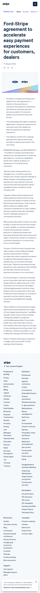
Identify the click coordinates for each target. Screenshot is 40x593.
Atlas (6, 381)
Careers (25, 524)
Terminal (7, 463)
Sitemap (7, 554)
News (19, 12)
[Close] (35, 582)
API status (26, 500)
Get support (8, 569)
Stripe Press (26, 530)
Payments (7, 441)
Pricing (6, 378)
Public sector (27, 456)
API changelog (27, 503)
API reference (27, 497)
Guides (6, 521)
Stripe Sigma (8, 456)
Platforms (25, 417)
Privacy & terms (10, 539)
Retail (24, 459)
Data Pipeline (9, 408)
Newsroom (9, 11)
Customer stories (10, 524)
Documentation (28, 494)
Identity (7, 420)
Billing (6, 390)
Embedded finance (29, 393)
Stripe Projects (27, 509)
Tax (5, 460)
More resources (10, 560)
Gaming (25, 429)
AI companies (27, 423)
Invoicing (7, 423)
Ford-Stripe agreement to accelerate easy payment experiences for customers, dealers (19, 40)
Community (8, 530)
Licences (7, 551)
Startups (25, 378)
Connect (7, 402)
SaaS (24, 420)
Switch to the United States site (16, 587)
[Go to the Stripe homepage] (6, 362)
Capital (6, 393)
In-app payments (28, 405)
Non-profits (26, 447)
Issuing (6, 426)
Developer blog (28, 512)
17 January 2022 (10, 64)
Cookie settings (10, 557)
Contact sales (27, 534)
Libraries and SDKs (29, 506)
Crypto (6, 405)
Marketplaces (27, 408)
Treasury (7, 466)
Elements (7, 411)
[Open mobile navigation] (35, 4)
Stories (26, 12)
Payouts (7, 445)
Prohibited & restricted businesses (8, 545)
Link (5, 429)
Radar (6, 448)
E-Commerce (27, 390)
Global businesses (29, 402)
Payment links (9, 438)
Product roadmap (28, 521)
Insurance (25, 438)
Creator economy (28, 426)
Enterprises (26, 375)
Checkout (7, 396)
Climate (6, 399)
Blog (5, 527)
